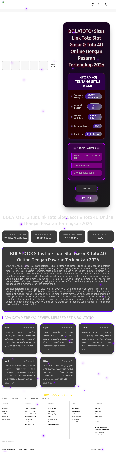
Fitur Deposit (28, 419)
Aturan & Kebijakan (100, 414)
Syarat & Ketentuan (53, 421)
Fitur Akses (97, 408)
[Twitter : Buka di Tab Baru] (107, 449)
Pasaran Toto (5, 416)
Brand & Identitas (99, 435)
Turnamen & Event (30, 411)
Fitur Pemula (98, 411)
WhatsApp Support (53, 414)
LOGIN (86, 188)
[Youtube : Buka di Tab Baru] (113, 449)
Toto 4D (4, 414)
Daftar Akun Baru (76, 411)
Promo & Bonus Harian (31, 408)
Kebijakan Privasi (52, 419)
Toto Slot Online (6, 419)
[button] (99, 5)
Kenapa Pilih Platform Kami (102, 429)
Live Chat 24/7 (52, 411)
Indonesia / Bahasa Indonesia (8, 449)
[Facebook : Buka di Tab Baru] (104, 449)
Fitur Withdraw (29, 421)
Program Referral (29, 424)
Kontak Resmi (98, 416)
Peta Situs (31, 449)
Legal (25, 449)
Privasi (20, 449)
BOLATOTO (11, 266)
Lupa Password (75, 414)
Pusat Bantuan (52, 408)
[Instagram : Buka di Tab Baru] (110, 449)
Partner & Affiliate (99, 432)
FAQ (49, 416)
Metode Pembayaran (30, 416)
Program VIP (75, 421)
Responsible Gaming (53, 424)
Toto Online (5, 411)
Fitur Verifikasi (75, 419)
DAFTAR (86, 198)
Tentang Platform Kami (101, 427)
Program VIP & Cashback (31, 414)
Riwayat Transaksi (76, 416)
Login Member (75, 408)
